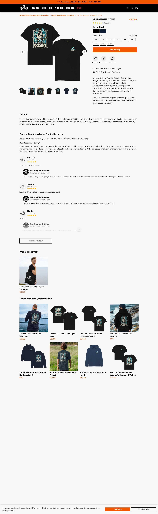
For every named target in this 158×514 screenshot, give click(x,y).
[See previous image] (23, 52)
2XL (132, 39)
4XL (103, 44)
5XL (110, 44)
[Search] (132, 8)
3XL (95, 44)
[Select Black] (96, 31)
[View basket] (136, 8)
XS (96, 39)
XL (125, 39)
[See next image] (84, 52)
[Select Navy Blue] (103, 31)
